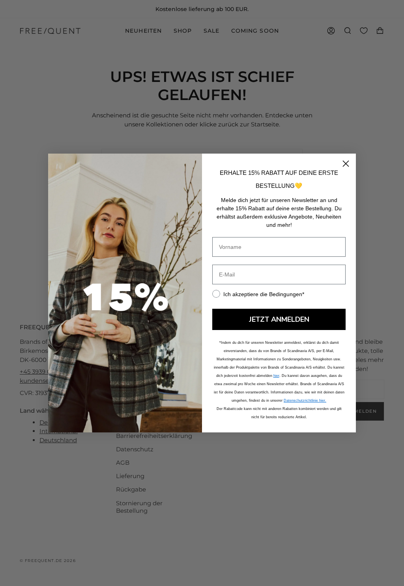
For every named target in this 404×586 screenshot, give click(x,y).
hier (276, 376)
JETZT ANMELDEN (279, 319)
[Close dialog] (346, 164)
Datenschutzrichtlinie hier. (305, 400)
